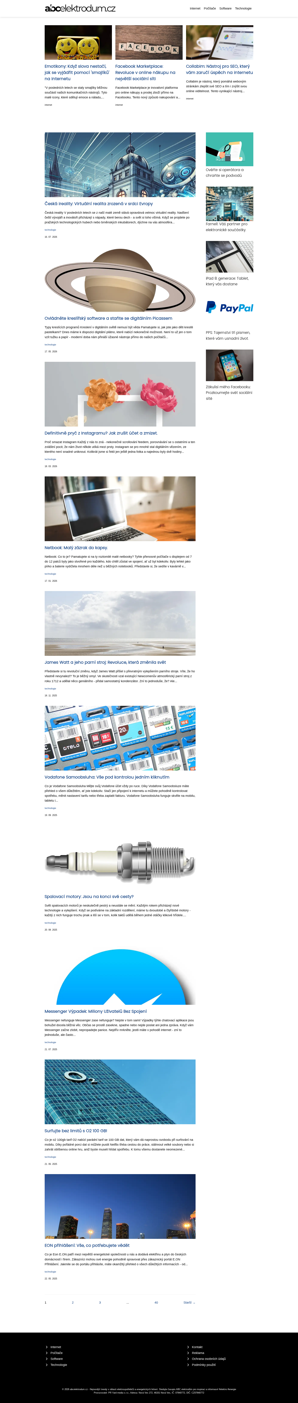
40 (156, 1302)
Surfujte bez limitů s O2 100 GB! (76, 1131)
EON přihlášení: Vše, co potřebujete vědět (87, 1245)
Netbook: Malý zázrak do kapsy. (76, 547)
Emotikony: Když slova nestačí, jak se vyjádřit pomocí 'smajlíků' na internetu (77, 72)
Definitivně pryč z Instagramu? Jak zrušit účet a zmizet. (101, 433)
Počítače (210, 8)
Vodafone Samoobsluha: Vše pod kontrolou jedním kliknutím (107, 777)
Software (225, 8)
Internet (195, 8)
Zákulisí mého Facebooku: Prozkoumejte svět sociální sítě (229, 392)
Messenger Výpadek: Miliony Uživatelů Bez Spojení (96, 1011)
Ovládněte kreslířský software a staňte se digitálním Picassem (108, 318)
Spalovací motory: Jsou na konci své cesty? (89, 896)
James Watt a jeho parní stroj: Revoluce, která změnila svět (105, 662)
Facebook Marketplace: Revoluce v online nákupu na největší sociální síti (145, 72)
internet (48, 105)
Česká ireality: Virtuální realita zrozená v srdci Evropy (99, 203)
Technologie (243, 8)
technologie (50, 230)
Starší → (189, 1302)
